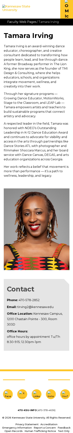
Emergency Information (17, 427)
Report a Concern (45, 427)
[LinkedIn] (36, 394)
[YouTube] (65, 394)
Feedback (64, 427)
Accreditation (48, 424)
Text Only (63, 431)
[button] (66, 9)
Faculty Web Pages (21, 22)
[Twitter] (22, 394)
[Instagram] (51, 394)
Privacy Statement (27, 424)
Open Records (13, 431)
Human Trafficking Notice (40, 431)
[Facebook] (8, 394)
